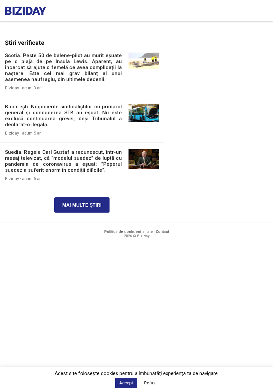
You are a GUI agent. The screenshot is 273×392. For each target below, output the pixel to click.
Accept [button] (126, 382)
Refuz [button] (149, 382)
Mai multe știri (82, 205)
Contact (162, 232)
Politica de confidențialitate (128, 232)
